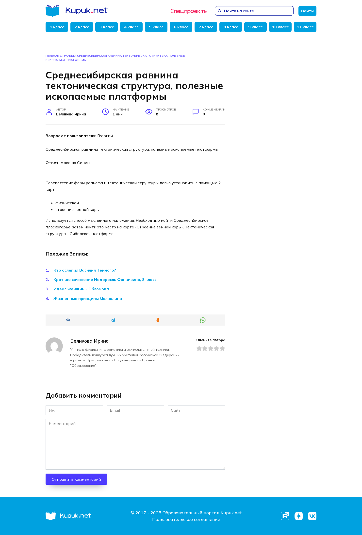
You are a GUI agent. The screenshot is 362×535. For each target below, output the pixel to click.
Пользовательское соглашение (186, 519)
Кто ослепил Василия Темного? (84, 270)
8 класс (231, 26)
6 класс (181, 26)
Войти (307, 10)
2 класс (82, 26)
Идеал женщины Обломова (81, 288)
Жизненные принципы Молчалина (87, 298)
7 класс (206, 26)
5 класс (156, 26)
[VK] (312, 516)
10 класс (280, 26)
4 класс (131, 26)
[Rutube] (285, 516)
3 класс (106, 26)
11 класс (305, 26)
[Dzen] (298, 516)
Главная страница (61, 55)
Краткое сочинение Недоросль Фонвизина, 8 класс (104, 279)
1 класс (57, 26)
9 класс (255, 26)
